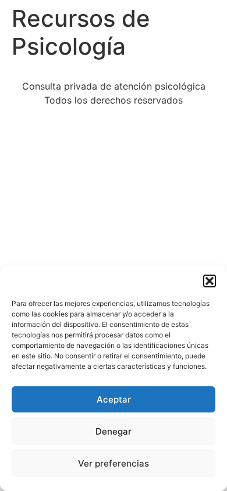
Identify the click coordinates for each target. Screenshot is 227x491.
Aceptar (114, 399)
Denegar (113, 431)
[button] (209, 281)
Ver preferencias (113, 463)
